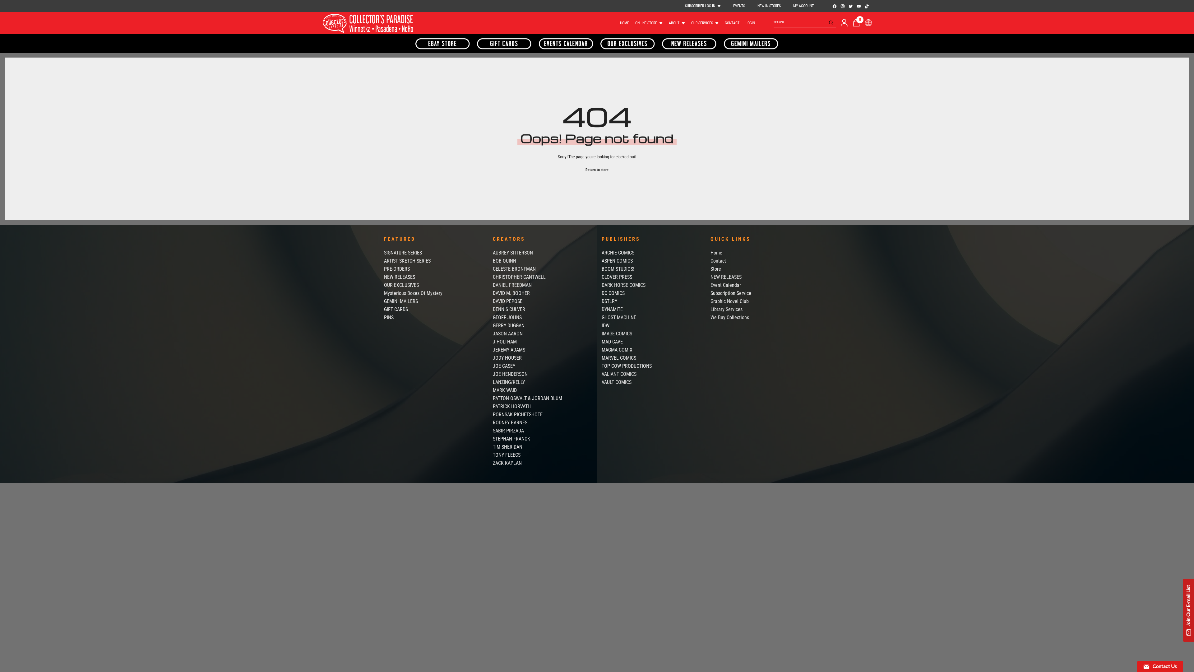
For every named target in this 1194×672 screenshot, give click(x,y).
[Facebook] (834, 6)
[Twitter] (851, 6)
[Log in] (844, 22)
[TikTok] (867, 6)
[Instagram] (842, 6)
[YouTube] (859, 6)
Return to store (597, 170)
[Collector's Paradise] (442, 43)
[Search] (805, 22)
